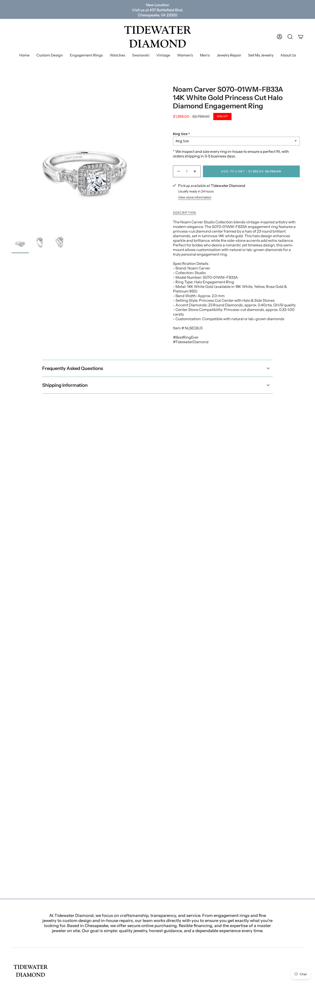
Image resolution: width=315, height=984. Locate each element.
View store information (194, 197)
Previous (11, 158)
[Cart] (300, 37)
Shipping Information (65, 385)
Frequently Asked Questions (72, 368)
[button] (86, 56)
